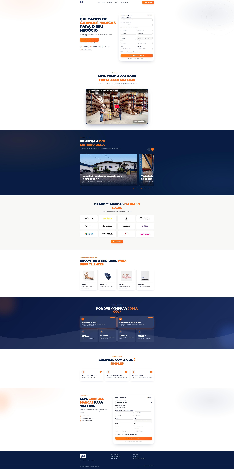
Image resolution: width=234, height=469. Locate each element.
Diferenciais (116, 2)
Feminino (125, 30)
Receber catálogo (148, 2)
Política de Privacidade (136, 51)
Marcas (103, 2)
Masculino (141, 30)
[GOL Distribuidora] (81, 2)
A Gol (99, 2)
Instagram (137, 456)
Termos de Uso (114, 458)
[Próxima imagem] (152, 149)
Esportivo (141, 33)
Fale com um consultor (140, 458)
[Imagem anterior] (148, 149)
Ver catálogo (116, 241)
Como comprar (124, 2)
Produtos (109, 2)
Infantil (124, 33)
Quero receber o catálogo (89, 39)
